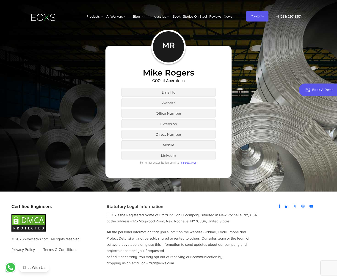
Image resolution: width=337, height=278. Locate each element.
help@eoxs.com (188, 162)
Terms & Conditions (60, 249)
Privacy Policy (23, 249)
